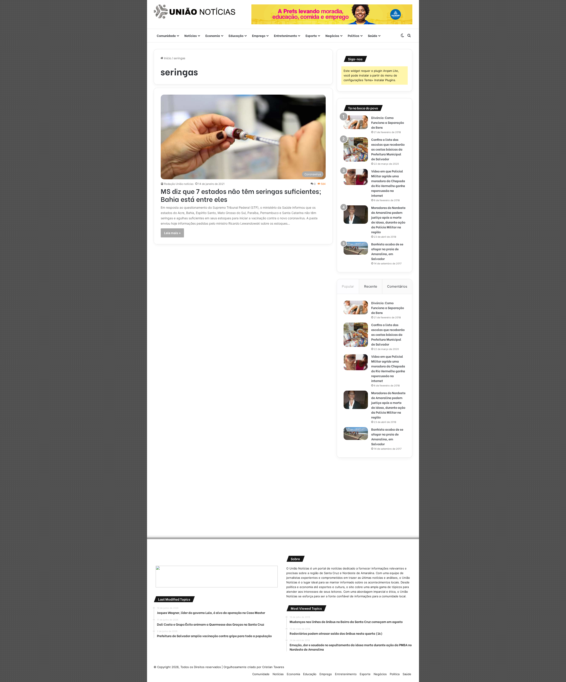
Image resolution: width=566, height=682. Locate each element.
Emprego (258, 35)
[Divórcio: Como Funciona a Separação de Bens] (356, 122)
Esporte (311, 35)
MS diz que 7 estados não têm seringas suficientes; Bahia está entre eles (241, 195)
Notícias (190, 35)
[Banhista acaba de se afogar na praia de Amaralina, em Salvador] (356, 248)
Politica (353, 35)
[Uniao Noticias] (194, 11)
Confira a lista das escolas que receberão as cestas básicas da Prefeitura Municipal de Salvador (388, 149)
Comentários (397, 286)
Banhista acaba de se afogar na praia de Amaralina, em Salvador (387, 251)
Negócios (332, 35)
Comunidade (166, 35)
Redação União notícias (178, 183)
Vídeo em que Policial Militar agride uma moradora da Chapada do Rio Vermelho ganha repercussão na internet (388, 183)
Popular (348, 286)
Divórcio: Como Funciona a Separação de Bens (387, 122)
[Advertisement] (374, 495)
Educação (236, 35)
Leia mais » (172, 233)
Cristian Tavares (273, 667)
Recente (370, 286)
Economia (212, 35)
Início (167, 58)
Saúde (372, 35)
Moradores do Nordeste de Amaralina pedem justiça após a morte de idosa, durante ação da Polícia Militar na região (388, 219)
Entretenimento (285, 35)
